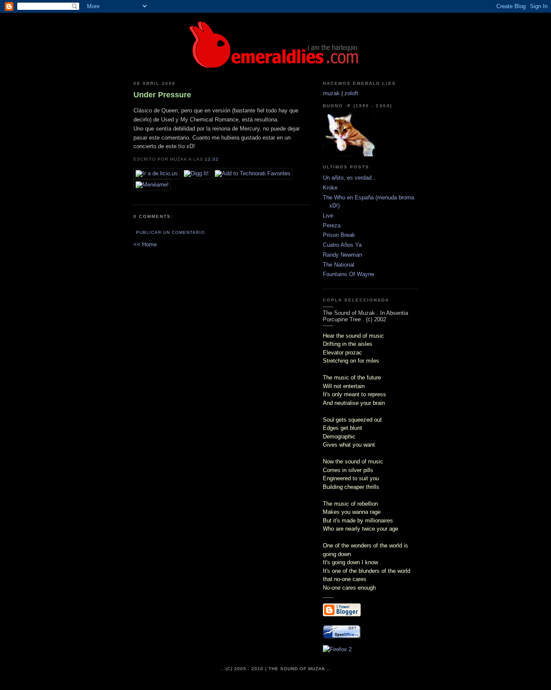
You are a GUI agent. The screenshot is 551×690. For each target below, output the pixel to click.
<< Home (145, 244)
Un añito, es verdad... (350, 177)
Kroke (330, 187)
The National (338, 264)
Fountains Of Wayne (348, 274)
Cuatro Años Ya (342, 245)
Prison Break (339, 235)
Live (328, 215)
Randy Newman (342, 255)
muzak (331, 93)
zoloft (351, 93)
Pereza (332, 225)
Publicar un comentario (170, 232)
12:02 (212, 159)
